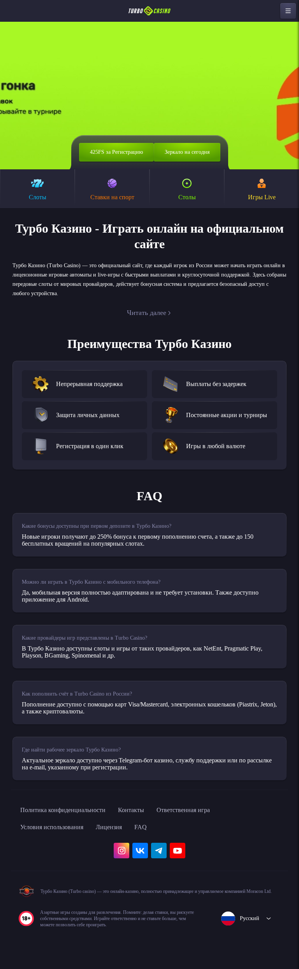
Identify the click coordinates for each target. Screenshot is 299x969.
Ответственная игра (206, 818)
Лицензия (122, 835)
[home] (149, 11)
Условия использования (57, 835)
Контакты (147, 818)
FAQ (156, 835)
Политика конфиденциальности (70, 818)
